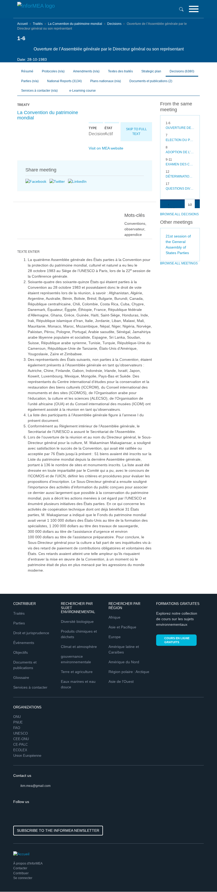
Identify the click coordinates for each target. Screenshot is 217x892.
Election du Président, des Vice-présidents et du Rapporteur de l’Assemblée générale (180, 140)
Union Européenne (27, 756)
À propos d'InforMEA (28, 863)
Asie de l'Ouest (121, 681)
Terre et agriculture (77, 672)
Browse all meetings (179, 263)
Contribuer (21, 873)
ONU (17, 717)
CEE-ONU (21, 739)
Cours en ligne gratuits (176, 640)
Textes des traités (120, 71)
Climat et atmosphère (79, 647)
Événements (23, 643)
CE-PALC (20, 744)
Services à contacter (30, 687)
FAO (16, 728)
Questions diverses (180, 188)
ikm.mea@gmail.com (35, 786)
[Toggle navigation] (194, 8)
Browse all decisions (179, 214)
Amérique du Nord (123, 662)
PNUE (18, 722)
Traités (38, 24)
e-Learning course (82, 90)
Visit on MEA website (106, 148)
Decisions (114, 24)
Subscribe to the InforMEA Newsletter (58, 830)
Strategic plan (151, 71)
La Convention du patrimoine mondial (75, 24)
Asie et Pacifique (122, 627)
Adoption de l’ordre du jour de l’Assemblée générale (180, 152)
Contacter (20, 868)
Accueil (22, 24)
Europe (114, 637)
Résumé (27, 71)
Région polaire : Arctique (128, 672)
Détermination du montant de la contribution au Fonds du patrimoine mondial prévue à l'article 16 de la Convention (180, 176)
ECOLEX (20, 750)
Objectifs (20, 652)
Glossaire (21, 677)
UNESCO (20, 733)
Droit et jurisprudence (31, 633)
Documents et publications (150, 81)
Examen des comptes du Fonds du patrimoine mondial (180, 164)
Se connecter (22, 878)
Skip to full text (136, 131)
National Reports (64, 81)
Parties (19, 623)
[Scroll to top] (201, 876)
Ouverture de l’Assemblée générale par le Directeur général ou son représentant (180, 128)
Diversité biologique (77, 621)
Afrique (114, 617)
